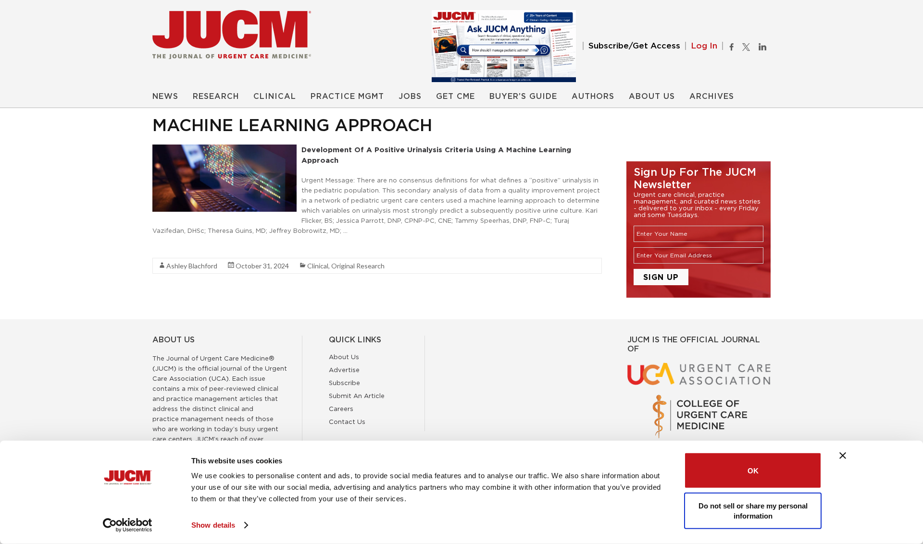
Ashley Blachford (191, 266)
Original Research (358, 266)
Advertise (344, 369)
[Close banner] (842, 455)
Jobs (410, 96)
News (165, 96)
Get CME (455, 96)
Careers (341, 408)
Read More (169, 247)
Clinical (274, 96)
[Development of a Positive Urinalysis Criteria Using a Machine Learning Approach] (224, 149)
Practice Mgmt (347, 96)
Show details (213, 525)
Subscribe (344, 382)
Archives (711, 96)
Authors (593, 96)
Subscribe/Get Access (634, 46)
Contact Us (347, 421)
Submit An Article (357, 395)
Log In (704, 46)
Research (216, 96)
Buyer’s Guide (523, 96)
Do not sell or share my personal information (753, 510)
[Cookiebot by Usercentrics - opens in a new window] (128, 525)
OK (753, 470)
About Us (652, 96)
